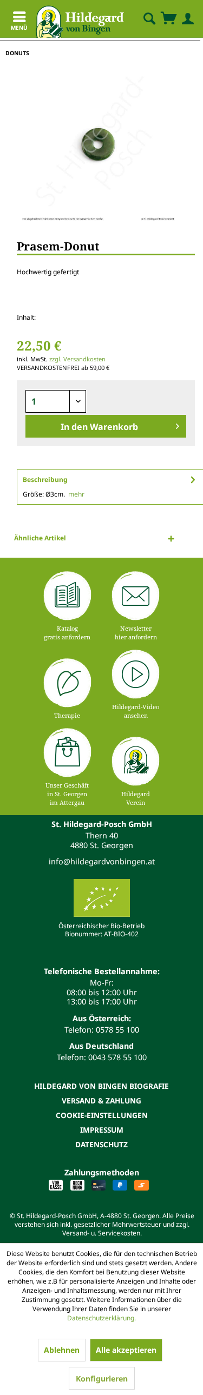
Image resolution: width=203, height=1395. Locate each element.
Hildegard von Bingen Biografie (101, 1086)
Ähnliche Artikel (40, 538)
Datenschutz (101, 1144)
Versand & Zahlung (101, 1100)
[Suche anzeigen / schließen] (149, 19)
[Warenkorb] (168, 19)
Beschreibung (45, 479)
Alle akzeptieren (126, 1350)
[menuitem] (140, 19)
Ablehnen (62, 1350)
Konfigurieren (102, 1378)
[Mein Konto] (186, 19)
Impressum (101, 1130)
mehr (76, 494)
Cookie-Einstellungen (102, 1115)
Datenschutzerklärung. (101, 1318)
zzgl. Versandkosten (77, 359)
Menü (19, 27)
